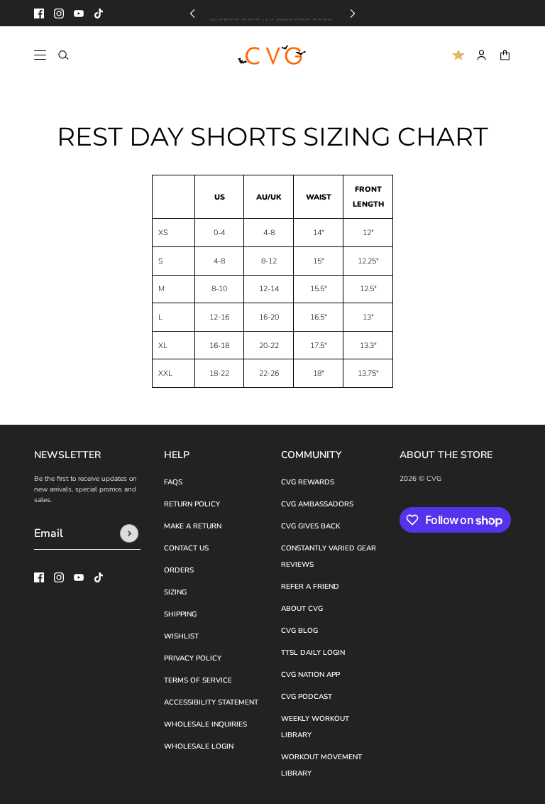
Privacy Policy (192, 658)
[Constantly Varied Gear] (273, 55)
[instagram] (59, 13)
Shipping (180, 614)
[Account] (481, 55)
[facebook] (39, 13)
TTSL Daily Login (313, 653)
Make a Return (192, 526)
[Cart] (505, 55)
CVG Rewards (307, 482)
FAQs (173, 482)
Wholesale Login (198, 746)
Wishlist (181, 636)
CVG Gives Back (310, 526)
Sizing (175, 592)
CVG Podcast (306, 697)
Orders (179, 570)
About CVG (302, 609)
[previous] (192, 13)
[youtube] (79, 13)
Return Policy (192, 504)
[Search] (63, 55)
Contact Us (186, 548)
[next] (353, 13)
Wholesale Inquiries (205, 724)
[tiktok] (98, 13)
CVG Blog (299, 631)
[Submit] (129, 533)
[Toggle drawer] (40, 55)
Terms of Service (198, 680)
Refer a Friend (310, 587)
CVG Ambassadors (317, 504)
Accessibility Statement (211, 702)
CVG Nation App (310, 675)
